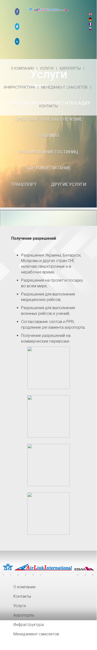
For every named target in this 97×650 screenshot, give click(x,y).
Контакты (48, 106)
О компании (22, 68)
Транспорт (24, 184)
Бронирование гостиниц (48, 151)
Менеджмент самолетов (64, 87)
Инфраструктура (20, 87)
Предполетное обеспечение (48, 119)
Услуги (47, 68)
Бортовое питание (48, 168)
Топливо (48, 135)
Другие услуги (68, 184)
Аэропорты (70, 68)
